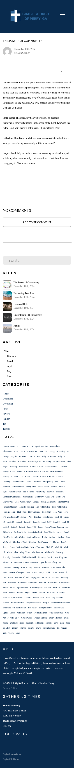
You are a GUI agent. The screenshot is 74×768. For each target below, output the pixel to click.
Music (50, 557)
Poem (34, 572)
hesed (62, 622)
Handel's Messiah (10, 506)
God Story (39, 496)
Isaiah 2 (36, 521)
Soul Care (51, 592)
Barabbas (12, 461)
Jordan (44, 536)
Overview (7, 567)
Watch (29, 612)
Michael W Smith (29, 557)
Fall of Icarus (28, 491)
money (15, 627)
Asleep (5, 456)
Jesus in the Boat (35, 531)
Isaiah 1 (19, 521)
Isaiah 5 (14, 526)
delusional (39, 622)
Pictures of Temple (16, 572)
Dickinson (37, 481)
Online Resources (31, 562)
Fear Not (50, 491)
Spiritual (6, 597)
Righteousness (22, 587)
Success (6, 602)
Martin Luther (12, 552)
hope (68, 622)
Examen (53, 486)
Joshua (61, 536)
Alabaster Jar (32, 451)
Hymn (23, 516)
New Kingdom (61, 557)
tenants (64, 627)
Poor (55, 572)
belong (5, 622)
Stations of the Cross (41, 597)
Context (14, 476)
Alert (41, 451)
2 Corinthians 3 (23, 446)
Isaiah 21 (27, 521)
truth (4, 632)
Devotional (8, 403)
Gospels (36, 501)
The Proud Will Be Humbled (14, 607)
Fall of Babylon (15, 491)
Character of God (52, 466)
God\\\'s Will (8, 501)
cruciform (29, 622)
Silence (34, 592)
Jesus (5, 408)
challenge (13, 622)
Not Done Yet (16, 562)
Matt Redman (37, 552)
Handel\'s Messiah (26, 506)
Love (12, 547)
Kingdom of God (20, 542)
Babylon (61, 456)
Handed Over (63, 501)
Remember (32, 582)
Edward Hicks (18, 486)
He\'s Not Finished (59, 506)
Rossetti (47, 587)
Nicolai (5, 562)
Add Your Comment (37, 222)
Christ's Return (16, 471)
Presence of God (22, 577)
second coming (49, 627)
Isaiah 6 (22, 526)
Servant (20, 592)
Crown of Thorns (47, 476)
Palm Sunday (26, 567)
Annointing (49, 451)
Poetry (41, 572)
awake (66, 617)
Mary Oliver (25, 552)
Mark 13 (49, 547)
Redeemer (12, 582)
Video (12, 612)
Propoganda (35, 577)
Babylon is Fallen (49, 456)
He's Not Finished (43, 506)
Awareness (22, 456)
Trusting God (58, 607)
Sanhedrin (66, 587)
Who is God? (26, 617)
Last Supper (43, 542)
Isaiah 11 (58, 516)
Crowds (35, 476)
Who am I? (14, 617)
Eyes (5, 491)
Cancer (40, 466)
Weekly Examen (40, 612)
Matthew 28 (49, 552)
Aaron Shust (54, 446)
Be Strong (47, 461)
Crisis (27, 476)
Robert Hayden (36, 587)
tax (58, 627)
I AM (30, 516)
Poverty (6, 413)
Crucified (60, 476)
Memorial (16, 557)
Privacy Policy (10, 688)
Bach (5, 461)
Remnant (42, 582)
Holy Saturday (34, 511)
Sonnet (42, 592)
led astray (6, 627)
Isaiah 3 (56, 521)
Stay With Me (57, 597)
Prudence (46, 577)
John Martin (8, 536)
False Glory (40, 491)
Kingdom (32, 542)
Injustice (37, 516)
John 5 (66, 531)
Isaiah (40, 526)
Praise (10, 577)
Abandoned (7, 451)
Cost (22, 476)
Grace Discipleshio (48, 501)
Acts (23, 451)
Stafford (27, 597)
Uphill (5, 612)
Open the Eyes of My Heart (51, 562)
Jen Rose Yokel (20, 531)
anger (51, 617)
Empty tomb (31, 486)
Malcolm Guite (23, 547)
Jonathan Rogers (33, 536)
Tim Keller (32, 607)
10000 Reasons (9, 446)
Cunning (6, 481)
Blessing (13, 466)
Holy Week (57, 511)
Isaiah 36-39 (46, 521)
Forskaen (60, 491)
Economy (6, 486)
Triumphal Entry (45, 607)
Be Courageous (34, 461)
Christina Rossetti (31, 471)
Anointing (60, 451)
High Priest (21, 511)
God (16, 501)
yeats (18, 632)
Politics (49, 572)
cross (21, 622)
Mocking (42, 557)
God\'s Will (60, 496)
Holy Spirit (46, 511)
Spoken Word (16, 597)
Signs (27, 592)
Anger (6, 393)
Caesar (33, 466)
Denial (28, 481)
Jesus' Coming (50, 531)
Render (6, 418)
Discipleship (48, 481)
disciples (48, 622)
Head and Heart (9, 511)
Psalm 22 (55, 577)
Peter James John (58, 567)
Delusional (8, 398)
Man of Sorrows (37, 547)
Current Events (18, 481)
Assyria (13, 456)
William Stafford (40, 617)
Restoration (52, 582)
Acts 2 (16, 451)
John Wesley (20, 536)
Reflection (22, 582)
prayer (38, 627)
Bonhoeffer (23, 466)
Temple (6, 428)
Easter (63, 481)
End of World (43, 486)
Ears (57, 481)
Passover (45, 567)
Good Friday (25, 501)
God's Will (49, 496)
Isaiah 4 (6, 526)
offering (23, 627)
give (56, 622)
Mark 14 (58, 547)
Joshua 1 (53, 536)
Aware (32, 456)
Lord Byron (54, 542)
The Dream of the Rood (60, 602)
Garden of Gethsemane (12, 496)
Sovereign (61, 592)
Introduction (48, 516)
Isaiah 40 (65, 521)
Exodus (62, 486)
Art (68, 451)
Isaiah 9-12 (31, 526)
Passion (37, 567)
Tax (4, 423)
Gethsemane (28, 496)
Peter (5, 572)
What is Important (56, 612)
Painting (16, 567)
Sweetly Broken (17, 602)
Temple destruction (33, 602)
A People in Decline (39, 446)
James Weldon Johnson (54, 526)
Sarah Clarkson (9, 592)
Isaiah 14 (10, 521)
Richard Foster (9, 587)
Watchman (21, 612)
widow (11, 632)
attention (59, 617)
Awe (38, 456)
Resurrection (64, 582)
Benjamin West (59, 461)
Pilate (28, 572)
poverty (31, 627)
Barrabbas (22, 461)
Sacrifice (56, 587)
